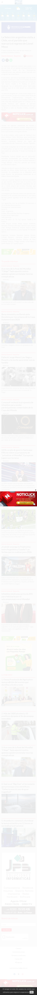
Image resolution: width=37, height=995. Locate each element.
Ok (32, 992)
